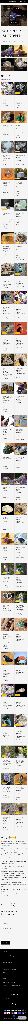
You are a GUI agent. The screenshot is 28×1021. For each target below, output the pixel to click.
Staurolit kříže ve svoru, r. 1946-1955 (7, 278)
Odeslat (5, 942)
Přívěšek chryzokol (20, 277)
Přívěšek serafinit (20, 96)
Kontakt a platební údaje (9, 969)
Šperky (20, 55)
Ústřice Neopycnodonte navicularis (6, 518)
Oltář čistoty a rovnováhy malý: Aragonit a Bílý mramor (20, 762)
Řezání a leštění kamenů (9, 982)
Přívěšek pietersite (20, 155)
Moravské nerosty (7, 68)
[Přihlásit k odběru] (22, 998)
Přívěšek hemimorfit (5, 729)
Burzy (4, 966)
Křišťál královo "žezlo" (19, 699)
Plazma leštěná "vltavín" (6, 606)
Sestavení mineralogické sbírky (11, 985)
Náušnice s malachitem (19, 126)
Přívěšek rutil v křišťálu (6, 488)
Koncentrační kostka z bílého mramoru (19, 183)
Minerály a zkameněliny (7, 55)
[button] (3, 1)
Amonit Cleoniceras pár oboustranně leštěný (7, 397)
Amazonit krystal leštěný (20, 214)
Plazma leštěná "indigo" (19, 634)
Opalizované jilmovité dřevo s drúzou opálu (20, 730)
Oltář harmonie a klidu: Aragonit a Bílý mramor (20, 606)
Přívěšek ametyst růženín (7, 699)
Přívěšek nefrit (19, 577)
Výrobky (20, 68)
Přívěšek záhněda (20, 517)
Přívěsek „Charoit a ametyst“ (20, 397)
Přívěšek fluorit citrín (19, 306)
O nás (4, 959)
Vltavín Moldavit (6, 246)
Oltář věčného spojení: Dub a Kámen (6, 578)
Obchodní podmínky (8, 956)
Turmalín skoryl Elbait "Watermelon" (6, 214)
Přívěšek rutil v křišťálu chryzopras (7, 97)
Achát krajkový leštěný (6, 156)
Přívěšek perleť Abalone (6, 818)
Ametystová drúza (20, 487)
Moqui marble (19, 368)
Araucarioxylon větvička (19, 247)
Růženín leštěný (20, 667)
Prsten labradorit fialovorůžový (7, 634)
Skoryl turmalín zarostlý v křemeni (20, 788)
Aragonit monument (5, 369)
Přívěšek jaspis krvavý (19, 338)
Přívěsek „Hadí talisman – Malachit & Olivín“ (7, 458)
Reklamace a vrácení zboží (10, 972)
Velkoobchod (6, 989)
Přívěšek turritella (7, 429)
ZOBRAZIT (14, 22)
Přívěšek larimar (7, 337)
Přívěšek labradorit (20, 547)
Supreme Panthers (12, 1018)
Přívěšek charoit (20, 817)
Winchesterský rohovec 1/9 (6, 667)
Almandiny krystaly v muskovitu (7, 126)
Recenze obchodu (8, 962)
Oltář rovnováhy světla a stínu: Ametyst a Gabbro (7, 788)
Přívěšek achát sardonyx (6, 183)
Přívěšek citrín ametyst (6, 548)
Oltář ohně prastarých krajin (7, 761)
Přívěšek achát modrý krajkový (19, 430)
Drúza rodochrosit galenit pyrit (20, 458)
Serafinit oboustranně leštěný (6, 307)
